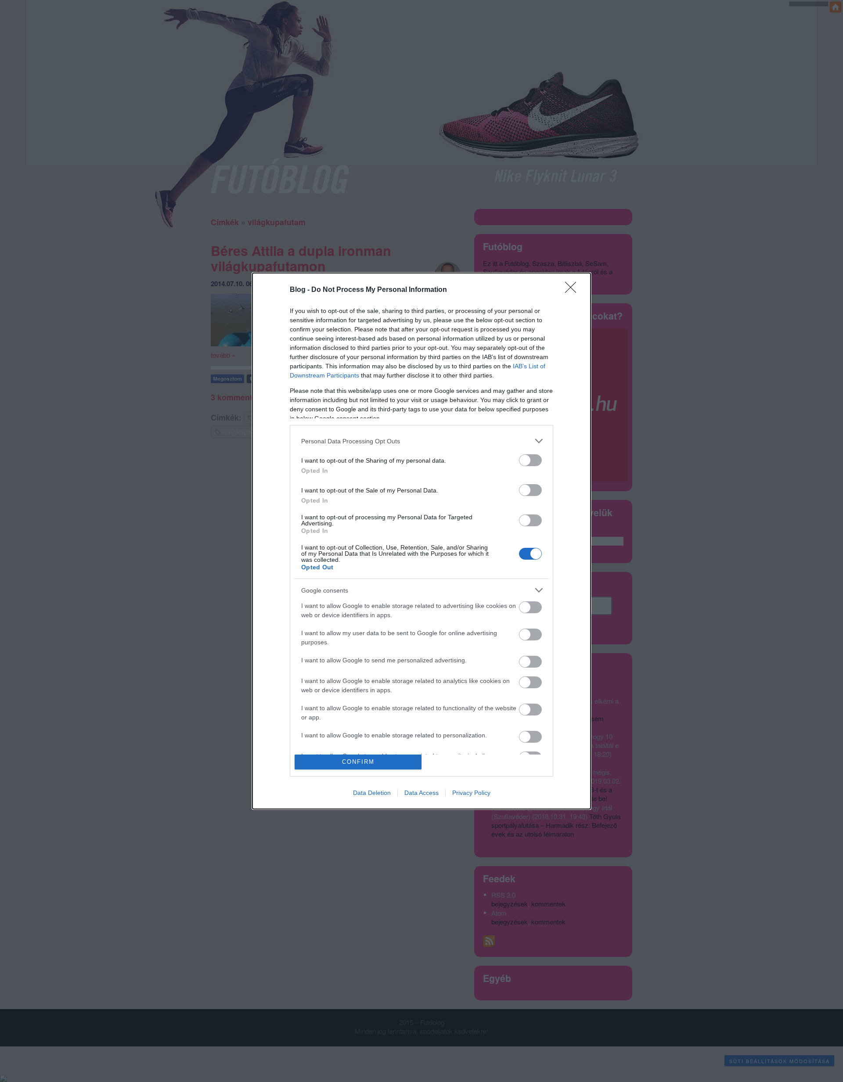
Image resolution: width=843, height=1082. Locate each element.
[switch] (530, 460)
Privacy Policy (471, 792)
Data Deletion (372, 792)
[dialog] (421, 541)
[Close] (573, 290)
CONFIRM (358, 761)
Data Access (421, 792)
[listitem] (421, 441)
